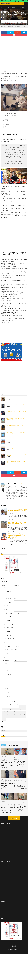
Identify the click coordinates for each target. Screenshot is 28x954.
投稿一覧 (20, 483)
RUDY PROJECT (21, 757)
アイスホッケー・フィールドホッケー (11, 595)
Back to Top (14, 818)
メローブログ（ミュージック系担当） (10, 660)
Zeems (15, 759)
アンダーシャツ (17, 781)
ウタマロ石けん (23, 802)
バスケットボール (7, 624)
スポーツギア (6, 616)
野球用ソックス (8, 781)
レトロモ (17, 949)
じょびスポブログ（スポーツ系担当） (10, 585)
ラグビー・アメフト (8, 638)
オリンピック (6, 602)
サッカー (5, 609)
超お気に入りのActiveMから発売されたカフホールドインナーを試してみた (20, 787)
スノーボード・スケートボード (10, 613)
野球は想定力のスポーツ (8, 124)
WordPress (22, 951)
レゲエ (5, 688)
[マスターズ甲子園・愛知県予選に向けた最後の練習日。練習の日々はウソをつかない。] (4, 511)
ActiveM (17, 780)
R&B (4, 666)
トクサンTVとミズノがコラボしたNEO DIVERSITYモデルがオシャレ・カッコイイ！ (7, 765)
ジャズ (5, 670)
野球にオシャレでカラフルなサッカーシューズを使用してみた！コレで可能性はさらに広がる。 (7, 810)
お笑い (5, 587)
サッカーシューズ (5, 802)
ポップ (5, 681)
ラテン (5, 685)
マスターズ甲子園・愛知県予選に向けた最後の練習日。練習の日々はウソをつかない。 (17, 510)
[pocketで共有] (14, 35)
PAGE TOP (26, 924)
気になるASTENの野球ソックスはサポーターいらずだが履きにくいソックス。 (7, 786)
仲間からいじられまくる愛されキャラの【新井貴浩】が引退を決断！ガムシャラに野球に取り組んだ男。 (17, 535)
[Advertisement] (14, 55)
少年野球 (4, 22)
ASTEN (3, 780)
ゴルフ (5, 606)
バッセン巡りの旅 (7, 627)
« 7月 (3, 721)
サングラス (19, 759)
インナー (22, 781)
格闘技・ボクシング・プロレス (10, 646)
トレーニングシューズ (6, 804)
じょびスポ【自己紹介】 (10, 7)
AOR (5, 663)
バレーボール (6, 631)
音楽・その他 (6, 696)
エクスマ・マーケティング (9, 598)
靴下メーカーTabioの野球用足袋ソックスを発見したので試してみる (16, 425)
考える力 (18, 22)
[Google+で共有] (17, 32)
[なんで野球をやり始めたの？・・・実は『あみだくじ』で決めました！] (4, 524)
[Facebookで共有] (4, 32)
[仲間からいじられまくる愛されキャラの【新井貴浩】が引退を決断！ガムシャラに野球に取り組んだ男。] (4, 536)
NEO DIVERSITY (5, 757)
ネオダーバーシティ (6, 759)
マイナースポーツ (7, 635)
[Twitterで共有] (10, 32)
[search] (26, 731)
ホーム (2, 7)
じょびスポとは (7, 591)
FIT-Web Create (11, 951)
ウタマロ (17, 802)
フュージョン (6, 677)
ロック (5, 692)
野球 (22, 22)
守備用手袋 (4, 760)
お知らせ (4, 581)
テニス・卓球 (6, 620)
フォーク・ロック (7, 674)
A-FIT (17, 757)
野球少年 (21, 804)
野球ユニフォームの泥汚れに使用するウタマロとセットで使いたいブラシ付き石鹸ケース (20, 808)
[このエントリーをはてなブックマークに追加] (24, 32)
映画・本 (5, 642)
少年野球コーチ (10, 22)
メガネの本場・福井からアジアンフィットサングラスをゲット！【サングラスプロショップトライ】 (20, 764)
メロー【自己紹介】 (21, 7)
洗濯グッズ (16, 804)
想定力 (15, 22)
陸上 (4, 657)
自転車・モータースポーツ (9, 649)
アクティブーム (22, 780)
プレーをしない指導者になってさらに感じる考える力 (14, 126)
